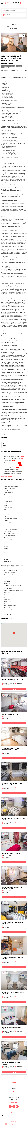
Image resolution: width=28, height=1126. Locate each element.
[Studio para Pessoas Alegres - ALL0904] (14, 1015)
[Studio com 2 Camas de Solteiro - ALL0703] (14, 980)
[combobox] (15, 15)
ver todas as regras (6, 476)
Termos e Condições (14, 1097)
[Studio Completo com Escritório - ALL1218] (14, 806)
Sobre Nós (14, 1086)
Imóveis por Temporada (14, 1095)
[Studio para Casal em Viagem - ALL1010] (14, 945)
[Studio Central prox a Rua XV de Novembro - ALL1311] (14, 667)
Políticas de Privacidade (14, 1099)
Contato (14, 1088)
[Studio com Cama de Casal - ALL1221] (14, 1050)
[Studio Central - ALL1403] (14, 702)
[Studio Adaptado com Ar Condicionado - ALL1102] (14, 736)
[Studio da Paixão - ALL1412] (14, 841)
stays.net (15, 1123)
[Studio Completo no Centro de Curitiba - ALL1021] (14, 875)
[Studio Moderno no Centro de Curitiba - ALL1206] (14, 771)
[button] (4, 51)
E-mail (14, 21)
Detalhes (14, 689)
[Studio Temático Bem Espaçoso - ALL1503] (14, 910)
